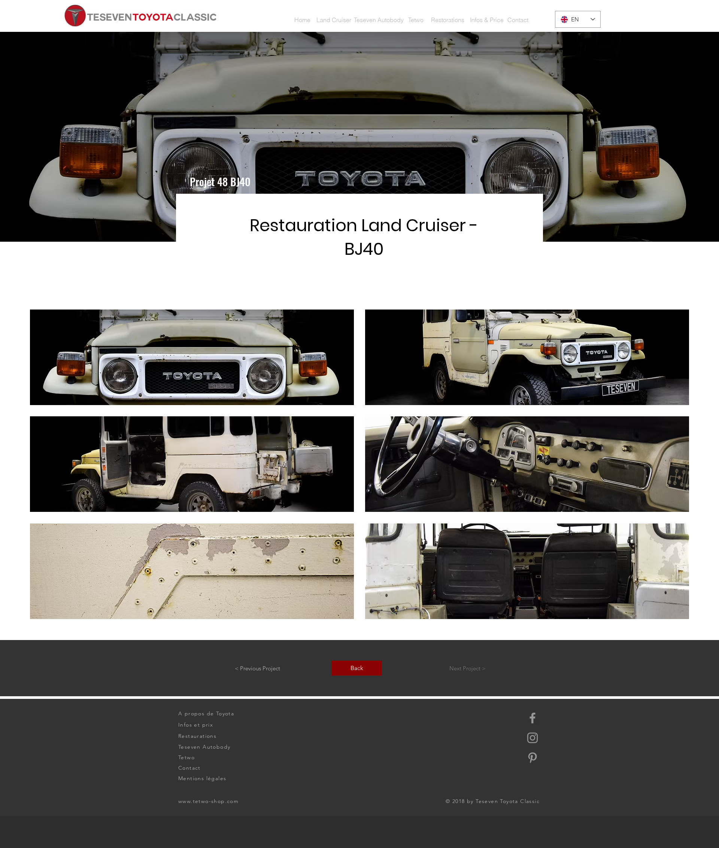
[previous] (45, 471)
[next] (673, 471)
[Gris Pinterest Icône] (532, 758)
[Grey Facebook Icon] (532, 718)
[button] (487, 19)
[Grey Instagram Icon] (532, 738)
